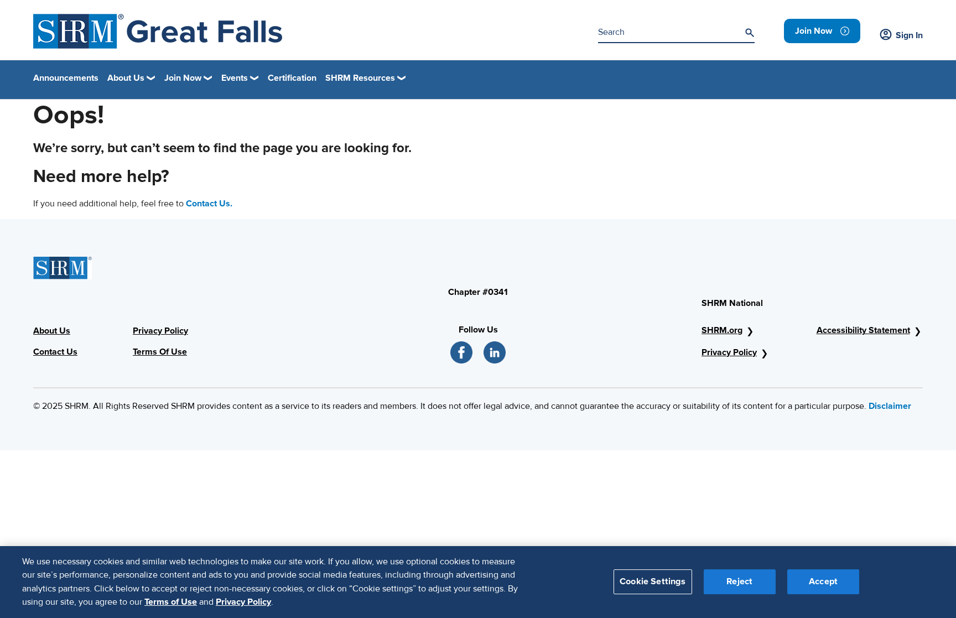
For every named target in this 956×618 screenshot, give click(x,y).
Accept (823, 581)
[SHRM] (157, 31)
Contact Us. (209, 203)
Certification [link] (292, 78)
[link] (822, 31)
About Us (51, 330)
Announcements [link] (65, 78)
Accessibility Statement (863, 330)
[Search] (749, 33)
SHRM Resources (360, 78)
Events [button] (234, 78)
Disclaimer (890, 406)
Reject (739, 581)
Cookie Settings (652, 581)
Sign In (909, 35)
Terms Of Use (160, 351)
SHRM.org (722, 330)
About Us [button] (125, 78)
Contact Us (55, 351)
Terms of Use (170, 601)
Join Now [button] (182, 78)
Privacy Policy (160, 330)
